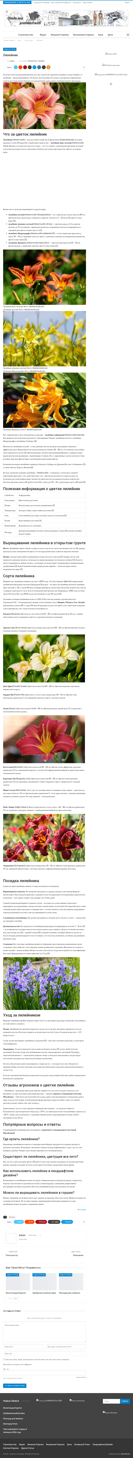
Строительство (25, 35)
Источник (82, 1209)
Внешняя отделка (60, 35)
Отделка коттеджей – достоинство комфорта (52, 3)
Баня (100, 35)
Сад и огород (9, 49)
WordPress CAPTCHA (81, 1377)
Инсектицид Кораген (12, 1408)
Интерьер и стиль (82, 1444)
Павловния (78, 1255)
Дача (110, 35)
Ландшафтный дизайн (103, 1444)
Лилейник (12, 1217)
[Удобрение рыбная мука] (44, 1281)
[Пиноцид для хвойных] (71, 1281)
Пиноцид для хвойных (13, 1419)
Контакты (77, 3)
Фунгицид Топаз (10, 1424)
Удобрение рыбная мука (14, 1413)
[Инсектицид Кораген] (18, 1281)
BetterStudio (125, 1454)
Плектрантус (12, 1255)
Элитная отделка (11, 1448)
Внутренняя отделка (83, 35)
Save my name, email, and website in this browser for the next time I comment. (37, 1359)
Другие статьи (27, 1448)
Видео (43, 35)
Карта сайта (87, 3)
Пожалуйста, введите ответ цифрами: (17, 1364)
